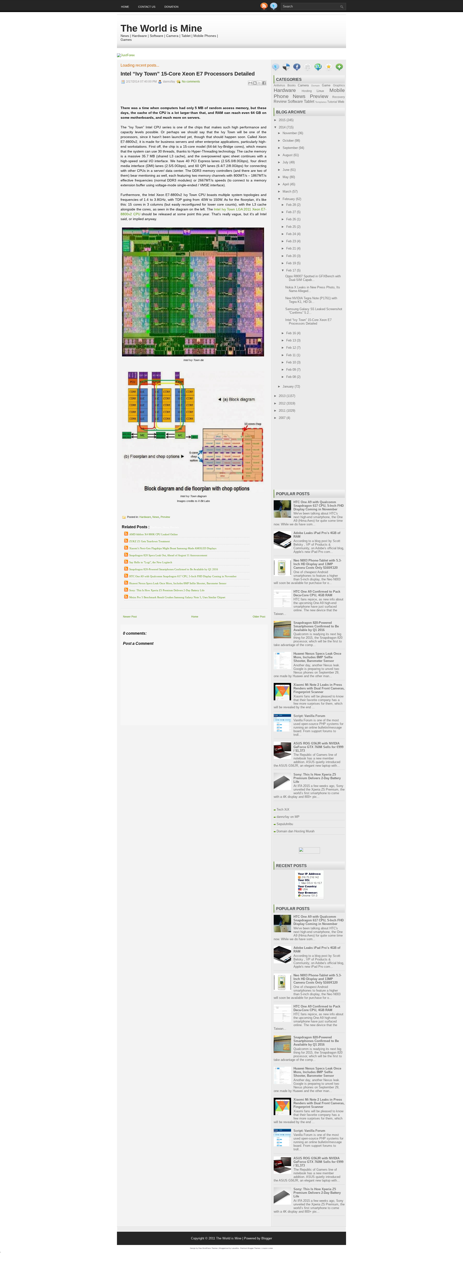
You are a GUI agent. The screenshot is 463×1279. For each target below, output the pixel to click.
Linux (320, 91)
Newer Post (130, 616)
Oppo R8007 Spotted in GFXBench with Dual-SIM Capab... (313, 278)
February (289, 199)
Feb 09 (291, 369)
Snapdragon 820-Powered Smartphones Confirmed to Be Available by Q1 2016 (173, 569)
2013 (282, 396)
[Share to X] (259, 83)
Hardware (145, 516)
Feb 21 (291, 248)
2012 (282, 403)
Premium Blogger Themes (250, 1248)
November (290, 133)
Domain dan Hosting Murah (295, 831)
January (289, 386)
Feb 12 (291, 347)
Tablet (309, 101)
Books (291, 85)
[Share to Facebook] (264, 83)
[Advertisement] (177, 728)
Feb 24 (291, 234)
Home (125, 6)
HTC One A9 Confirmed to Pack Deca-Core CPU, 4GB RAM (316, 593)
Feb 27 (291, 212)
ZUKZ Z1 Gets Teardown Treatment (149, 541)
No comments (191, 81)
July (286, 162)
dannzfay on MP (288, 817)
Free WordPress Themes (208, 1248)
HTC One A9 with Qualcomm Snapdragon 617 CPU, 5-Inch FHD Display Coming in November (183, 576)
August (288, 155)
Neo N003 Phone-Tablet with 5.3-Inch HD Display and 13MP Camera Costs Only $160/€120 (317, 564)
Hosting (307, 90)
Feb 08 (291, 377)
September (291, 148)
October (289, 140)
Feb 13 (291, 340)
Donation (171, 6)
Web (341, 102)
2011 (282, 410)
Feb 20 (291, 256)
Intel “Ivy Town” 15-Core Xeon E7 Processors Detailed (188, 74)
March (287, 191)
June (286, 170)
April (286, 184)
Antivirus (279, 85)
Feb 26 (291, 219)
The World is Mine (161, 28)
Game (326, 85)
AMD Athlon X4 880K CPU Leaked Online (153, 534)
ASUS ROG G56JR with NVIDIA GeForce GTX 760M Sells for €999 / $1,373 (318, 747)
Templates (321, 102)
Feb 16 (291, 333)
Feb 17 (291, 270)
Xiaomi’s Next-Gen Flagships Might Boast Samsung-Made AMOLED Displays (172, 548)
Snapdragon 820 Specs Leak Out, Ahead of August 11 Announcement (168, 555)
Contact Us (146, 6)
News (155, 516)
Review (280, 101)
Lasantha (235, 1248)
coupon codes (267, 1248)
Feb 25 (291, 227)
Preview (165, 516)
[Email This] (250, 83)
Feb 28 (291, 205)
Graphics (339, 85)
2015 (282, 120)
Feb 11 (291, 355)
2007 (282, 418)
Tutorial (332, 101)
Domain (315, 85)
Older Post (259, 616)
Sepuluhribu (285, 824)
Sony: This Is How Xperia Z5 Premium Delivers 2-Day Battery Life (166, 590)
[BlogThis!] (254, 83)
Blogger (266, 1238)
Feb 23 (291, 241)
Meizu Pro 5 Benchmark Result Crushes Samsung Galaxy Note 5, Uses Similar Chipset (177, 597)
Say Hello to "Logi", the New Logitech (150, 562)
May (286, 177)
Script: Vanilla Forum (309, 716)
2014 (282, 127)
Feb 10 (291, 362)
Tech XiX (283, 809)
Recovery (338, 96)
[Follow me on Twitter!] (274, 9)
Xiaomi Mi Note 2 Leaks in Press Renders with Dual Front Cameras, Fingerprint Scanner (319, 688)
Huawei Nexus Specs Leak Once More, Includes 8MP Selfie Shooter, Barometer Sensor (177, 583)
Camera (303, 85)
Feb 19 (291, 263)
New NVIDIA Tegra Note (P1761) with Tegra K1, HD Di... (311, 300)
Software (295, 101)
